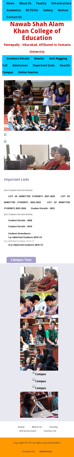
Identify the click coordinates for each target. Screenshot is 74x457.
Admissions (20, 65)
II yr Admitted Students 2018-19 (25, 245)
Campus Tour (21, 260)
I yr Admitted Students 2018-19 (25, 237)
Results (39, 58)
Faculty (41, 3)
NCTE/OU (32, 10)
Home (10, 3)
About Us (25, 3)
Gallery (48, 10)
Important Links (44, 65)
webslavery (45, 451)
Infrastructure (61, 3)
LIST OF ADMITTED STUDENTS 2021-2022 (31, 196)
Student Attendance (19, 233)
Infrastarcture (27, 431)
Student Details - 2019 (20, 226)
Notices (63, 10)
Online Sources (28, 72)
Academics (14, 10)
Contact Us (14, 17)
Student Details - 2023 (43, 208)
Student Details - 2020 (20, 220)
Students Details (18, 58)
